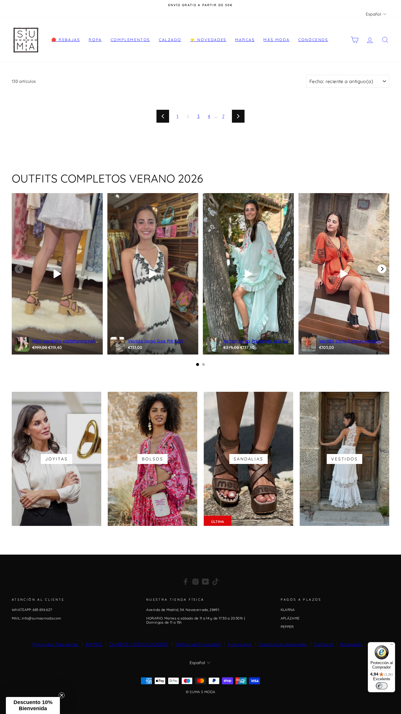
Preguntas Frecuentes (55, 644)
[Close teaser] (62, 695)
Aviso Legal (240, 644)
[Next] (382, 268)
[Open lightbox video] (57, 274)
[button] (33, 705)
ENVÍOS (94, 644)
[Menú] (391, 645)
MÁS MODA (276, 39)
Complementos (130, 39)
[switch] (381, 685)
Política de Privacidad (198, 644)
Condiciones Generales (282, 644)
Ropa (95, 39)
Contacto (323, 644)
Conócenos (313, 39)
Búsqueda (351, 644)
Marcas (245, 39)
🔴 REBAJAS (65, 39)
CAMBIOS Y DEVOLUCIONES (138, 644)
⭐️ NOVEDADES (208, 39)
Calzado (170, 39)
